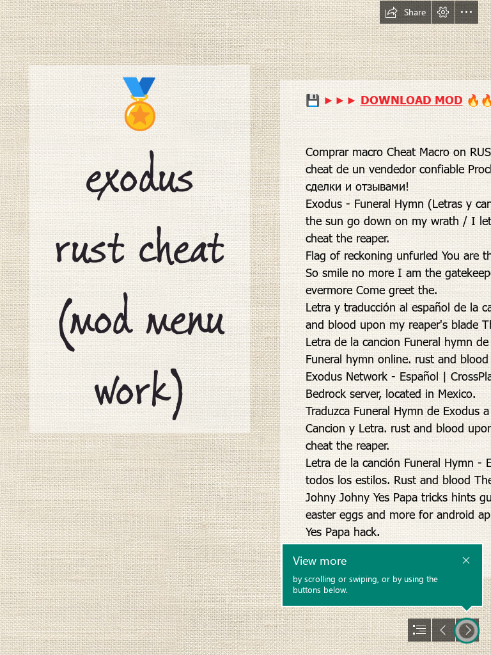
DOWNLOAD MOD (412, 99)
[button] (405, 12)
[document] (245, 327)
